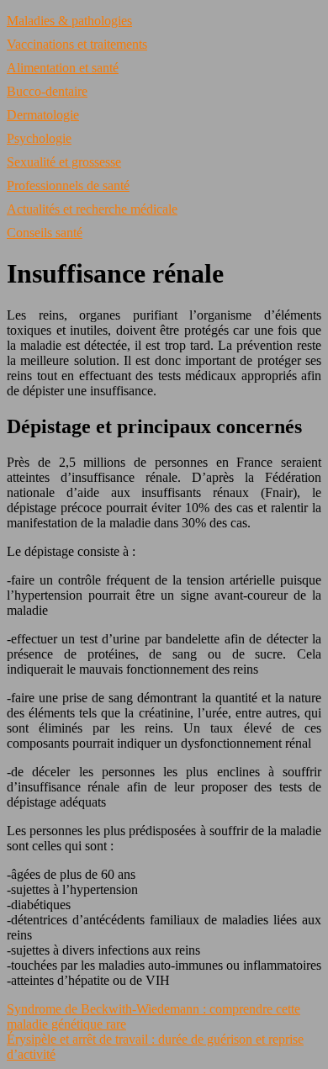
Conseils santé (44, 232)
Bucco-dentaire (47, 91)
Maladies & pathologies (69, 20)
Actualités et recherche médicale (92, 209)
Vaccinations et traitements (77, 44)
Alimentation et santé (63, 68)
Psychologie (39, 138)
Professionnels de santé (68, 185)
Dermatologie (43, 115)
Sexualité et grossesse (64, 162)
